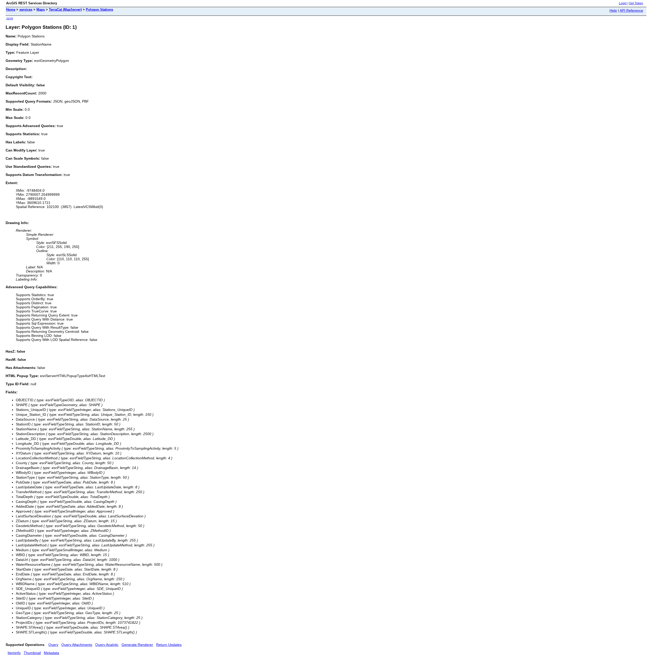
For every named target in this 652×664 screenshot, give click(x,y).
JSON (9, 18)
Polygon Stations (99, 9)
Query (53, 645)
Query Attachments (76, 645)
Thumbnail (32, 653)
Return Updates (169, 645)
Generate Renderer (137, 645)
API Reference (631, 10)
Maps (40, 9)
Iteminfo (14, 653)
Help (613, 10)
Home (10, 9)
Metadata (51, 653)
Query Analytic (106, 645)
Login (623, 3)
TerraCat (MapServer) (65, 9)
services (25, 9)
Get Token (636, 3)
